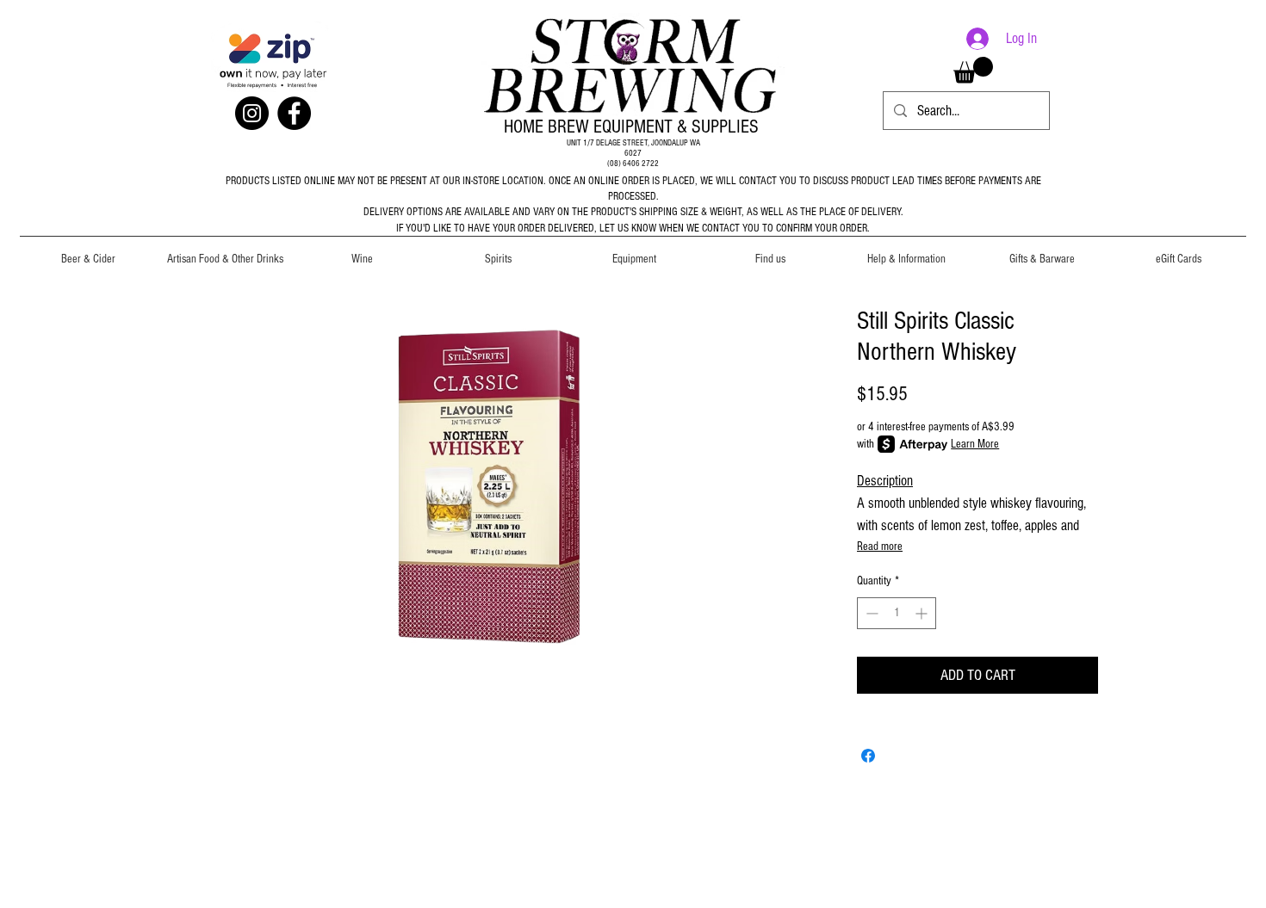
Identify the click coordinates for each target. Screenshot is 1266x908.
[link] (973, 70)
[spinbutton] (896, 613)
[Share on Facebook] (868, 755)
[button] (88, 251)
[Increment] (923, 613)
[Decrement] (870, 613)
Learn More (975, 444)
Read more (880, 546)
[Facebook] (294, 113)
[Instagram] (252, 113)
